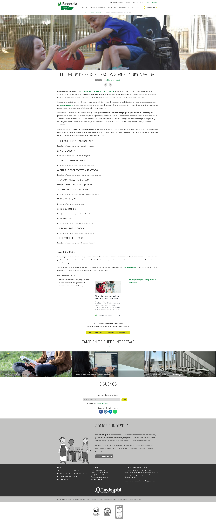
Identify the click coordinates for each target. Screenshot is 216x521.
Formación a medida (64, 476)
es (143, 2)
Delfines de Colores (130, 267)
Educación (110, 80)
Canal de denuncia (122, 499)
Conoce (82, 7)
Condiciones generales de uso (81, 499)
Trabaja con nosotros (135, 499)
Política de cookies (109, 499)
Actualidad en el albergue (95, 12)
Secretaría (127, 2)
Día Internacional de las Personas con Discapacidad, (97, 91)
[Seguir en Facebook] (101, 412)
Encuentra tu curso (97, 7)
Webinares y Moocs (126, 7)
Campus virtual (150, 7)
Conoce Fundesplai (104, 456)
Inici (85, 12)
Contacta (135, 2)
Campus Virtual (62, 479)
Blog (138, 7)
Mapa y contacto (96, 479)
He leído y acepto (97, 403)
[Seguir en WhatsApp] (115, 412)
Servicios (111, 7)
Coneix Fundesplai (151, 2)
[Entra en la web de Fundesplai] (108, 492)
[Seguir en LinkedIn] (110, 412)
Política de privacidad (96, 499)
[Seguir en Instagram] (106, 412)
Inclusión (118, 80)
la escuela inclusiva (66, 105)
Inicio (59, 470)
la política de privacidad (102, 403)
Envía (124, 399)
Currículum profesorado (116, 2)
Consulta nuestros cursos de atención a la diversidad (108, 332)
